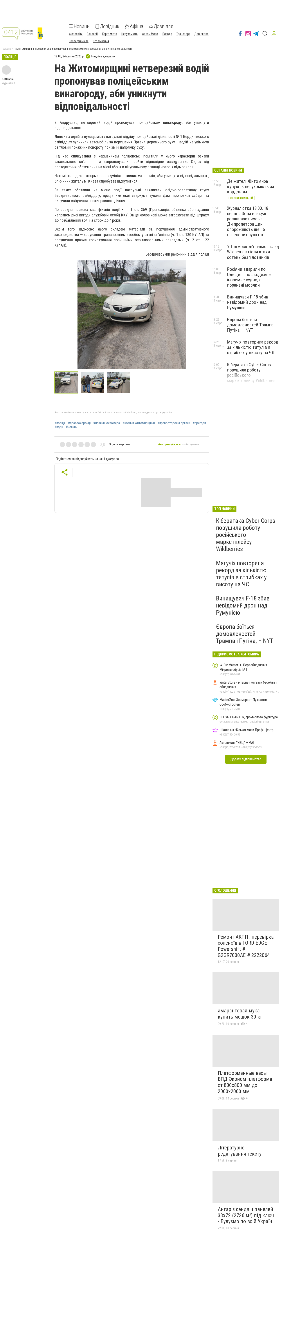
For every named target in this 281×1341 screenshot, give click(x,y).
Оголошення (101, 41)
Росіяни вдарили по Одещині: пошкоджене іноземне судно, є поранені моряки (249, 277)
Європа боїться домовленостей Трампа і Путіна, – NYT (251, 325)
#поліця (59, 423)
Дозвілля (163, 26)
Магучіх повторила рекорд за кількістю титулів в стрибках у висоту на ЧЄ (252, 347)
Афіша (136, 26)
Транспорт (183, 34)
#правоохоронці (79, 423)
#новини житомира (106, 423)
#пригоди (199, 423)
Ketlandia (8, 79)
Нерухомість (129, 34)
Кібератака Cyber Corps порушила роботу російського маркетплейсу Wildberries (245, 535)
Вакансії (92, 34)
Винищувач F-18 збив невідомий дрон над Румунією (247, 302)
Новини (82, 26)
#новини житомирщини (138, 423)
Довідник (109, 26)
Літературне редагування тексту (239, 1151)
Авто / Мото (150, 34)
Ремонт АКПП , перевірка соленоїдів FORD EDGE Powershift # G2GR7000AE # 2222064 (246, 946)
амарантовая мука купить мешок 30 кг (240, 1014)
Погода (167, 34)
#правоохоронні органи (173, 423)
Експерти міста (78, 41)
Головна (6, 48)
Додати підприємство (246, 759)
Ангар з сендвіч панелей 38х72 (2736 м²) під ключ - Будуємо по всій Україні (246, 1215)
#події (58, 427)
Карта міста (109, 34)
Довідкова (201, 34)
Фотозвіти (76, 34)
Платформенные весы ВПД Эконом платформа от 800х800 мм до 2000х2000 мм (245, 1082)
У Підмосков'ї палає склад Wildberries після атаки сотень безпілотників (253, 252)
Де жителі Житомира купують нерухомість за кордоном (250, 186)
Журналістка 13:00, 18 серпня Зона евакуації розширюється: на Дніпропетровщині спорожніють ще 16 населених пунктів (248, 222)
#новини (71, 427)
